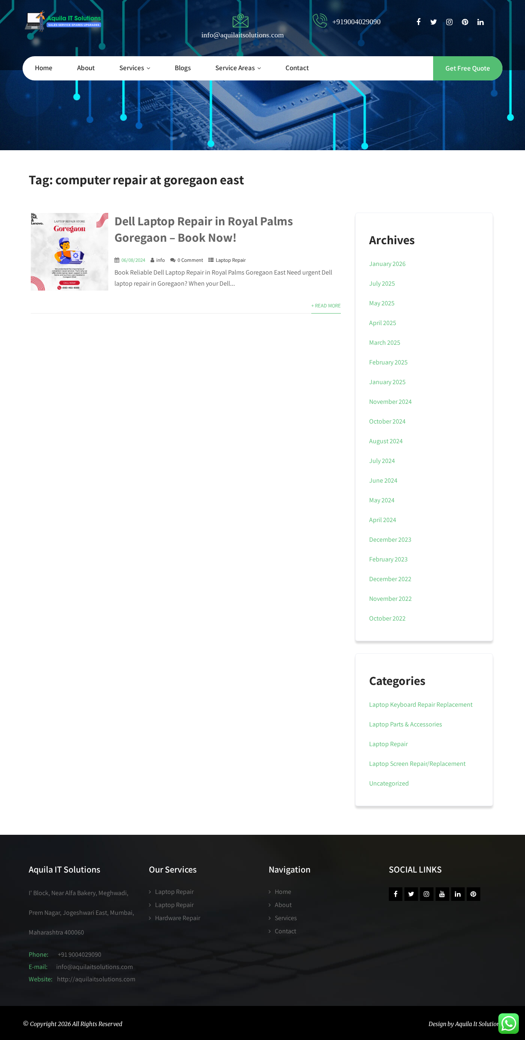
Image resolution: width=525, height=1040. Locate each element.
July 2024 (382, 460)
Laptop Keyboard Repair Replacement (420, 704)
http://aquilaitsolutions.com (96, 979)
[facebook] (418, 22)
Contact (297, 67)
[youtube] (442, 894)
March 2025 (384, 342)
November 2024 (390, 401)
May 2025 (382, 303)
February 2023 (388, 559)
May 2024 (382, 500)
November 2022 (390, 598)
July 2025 (382, 283)
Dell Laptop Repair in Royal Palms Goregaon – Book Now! (203, 229)
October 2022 (387, 618)
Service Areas (235, 67)
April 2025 (382, 322)
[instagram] (449, 22)
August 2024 (386, 441)
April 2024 (382, 519)
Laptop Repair (231, 260)
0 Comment (190, 260)
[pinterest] (465, 22)
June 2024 (383, 480)
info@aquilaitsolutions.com (94, 966)
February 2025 (388, 362)
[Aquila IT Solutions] (63, 21)
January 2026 (387, 263)
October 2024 (387, 421)
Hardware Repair (177, 918)
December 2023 (390, 539)
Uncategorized (389, 783)
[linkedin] (480, 22)
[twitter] (434, 22)
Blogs (183, 67)
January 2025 (387, 382)
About (86, 67)
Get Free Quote (467, 68)
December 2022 (390, 579)
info (160, 260)
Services (131, 67)
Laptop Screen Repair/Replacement (417, 763)
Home (43, 67)
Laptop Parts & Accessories (405, 724)
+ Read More (326, 305)
